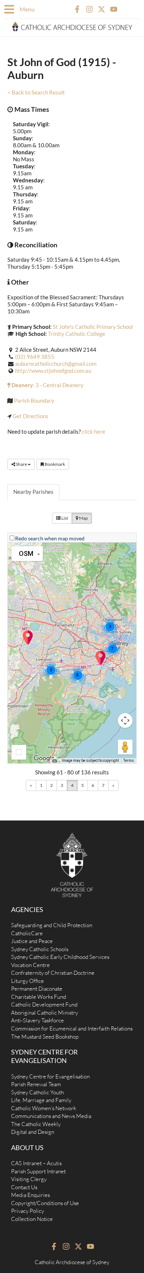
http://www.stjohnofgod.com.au (53, 371)
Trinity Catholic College (76, 334)
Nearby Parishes (33, 492)
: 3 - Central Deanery (46, 385)
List (64, 518)
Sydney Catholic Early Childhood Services (60, 956)
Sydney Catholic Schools (39, 949)
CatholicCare (27, 933)
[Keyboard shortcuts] (54, 760)
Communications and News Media (51, 1115)
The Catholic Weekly (36, 1124)
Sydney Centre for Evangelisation (50, 1076)
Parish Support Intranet (38, 1171)
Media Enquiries (30, 1194)
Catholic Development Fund (44, 1004)
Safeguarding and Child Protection (51, 925)
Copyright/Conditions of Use (45, 1203)
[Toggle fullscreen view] (18, 752)
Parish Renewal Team (36, 1084)
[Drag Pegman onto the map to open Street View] (125, 747)
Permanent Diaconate (36, 988)
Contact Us (24, 1187)
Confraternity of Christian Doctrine (53, 972)
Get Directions (30, 416)
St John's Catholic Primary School (93, 327)
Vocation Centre (30, 964)
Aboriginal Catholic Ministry (44, 1012)
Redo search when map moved (50, 538)
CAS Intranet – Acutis (36, 1163)
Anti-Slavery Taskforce (37, 1020)
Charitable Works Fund (38, 996)
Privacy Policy (27, 1210)
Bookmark (54, 464)
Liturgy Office (27, 980)
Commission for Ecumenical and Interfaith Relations (72, 1028)
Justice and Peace (32, 941)
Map (83, 518)
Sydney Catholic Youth (37, 1092)
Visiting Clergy (29, 1179)
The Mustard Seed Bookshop (45, 1036)
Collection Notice (32, 1218)
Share (21, 464)
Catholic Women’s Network (43, 1108)
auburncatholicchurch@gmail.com (55, 364)
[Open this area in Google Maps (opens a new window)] (44, 758)
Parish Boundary (34, 401)
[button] (100, 660)
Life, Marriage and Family (41, 1100)
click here (93, 432)
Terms (128, 760)
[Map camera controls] (125, 720)
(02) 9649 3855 (34, 357)
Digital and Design (32, 1131)
